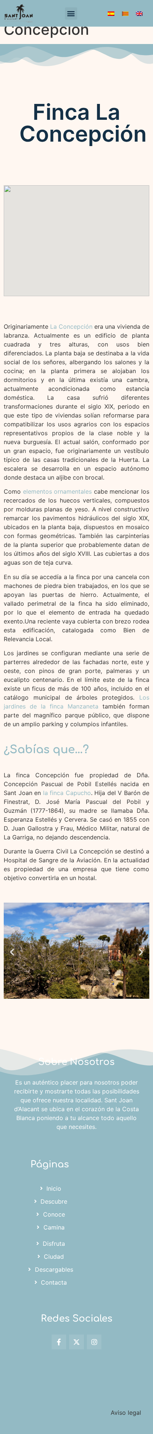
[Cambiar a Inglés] (139, 13)
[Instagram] (94, 1342)
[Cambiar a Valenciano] (125, 13)
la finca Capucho (66, 793)
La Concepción (71, 326)
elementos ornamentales (57, 491)
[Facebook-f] (59, 1342)
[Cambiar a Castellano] (111, 13)
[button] (71, 13)
